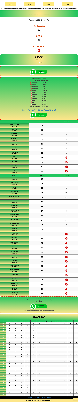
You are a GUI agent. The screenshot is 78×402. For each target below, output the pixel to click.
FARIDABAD (14, 152)
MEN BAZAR (14, 251)
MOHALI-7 (14, 279)
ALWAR (14, 157)
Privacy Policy (37, 397)
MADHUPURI (14, 192)
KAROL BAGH (14, 201)
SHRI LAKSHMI (14, 224)
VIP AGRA (14, 247)
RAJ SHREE (14, 237)
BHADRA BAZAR (14, 265)
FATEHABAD (14, 233)
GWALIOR (14, 129)
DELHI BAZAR (14, 134)
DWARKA (14, 166)
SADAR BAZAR (14, 124)
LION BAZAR (14, 274)
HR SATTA (14, 178)
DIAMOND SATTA (14, 293)
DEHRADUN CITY (14, 283)
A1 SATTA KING (39, 14)
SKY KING (14, 228)
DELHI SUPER (14, 205)
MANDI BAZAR (14, 256)
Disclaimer (29, 397)
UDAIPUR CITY (14, 242)
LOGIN (67, 4)
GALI (14, 170)
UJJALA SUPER (14, 182)
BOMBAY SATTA (14, 270)
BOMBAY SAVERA (14, 196)
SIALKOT (14, 260)
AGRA (14, 147)
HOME (10, 4)
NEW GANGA (14, 219)
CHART (29, 4)
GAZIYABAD (14, 161)
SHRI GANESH (14, 143)
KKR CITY (14, 187)
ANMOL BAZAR (14, 210)
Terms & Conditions (46, 397)
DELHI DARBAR (14, 215)
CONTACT (48, 4)
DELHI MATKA (14, 138)
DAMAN (14, 288)
